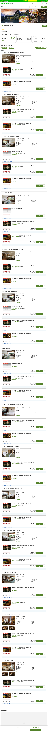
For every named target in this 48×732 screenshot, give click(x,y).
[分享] (46, 29)
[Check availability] (44, 75)
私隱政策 (17, 727)
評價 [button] (10, 25)
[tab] (38, 48)
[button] (5, 3)
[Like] (44, 29)
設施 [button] (12, 25)
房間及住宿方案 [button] (6, 25)
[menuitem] (35, 3)
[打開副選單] (46, 3)
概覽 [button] (2, 25)
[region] (24, 729)
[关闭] (46, 729)
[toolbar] (22, 7)
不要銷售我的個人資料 (36, 727)
